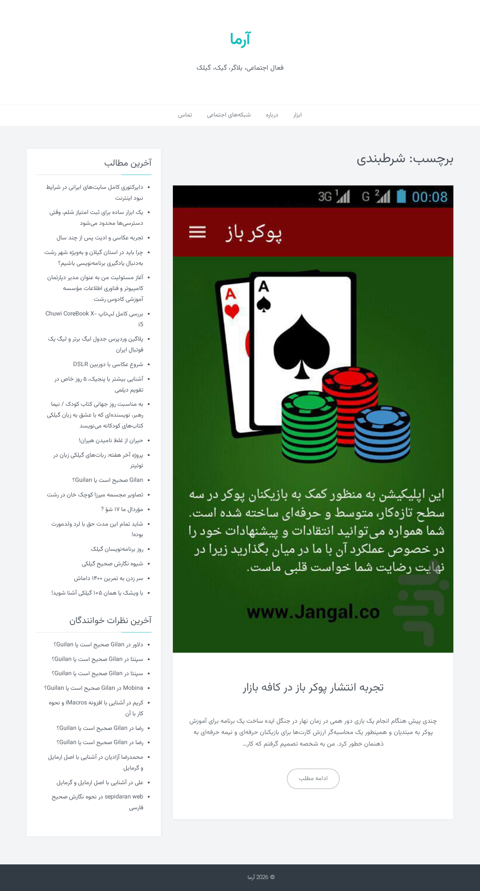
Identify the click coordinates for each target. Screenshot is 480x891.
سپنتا (136, 659)
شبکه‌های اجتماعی (229, 115)
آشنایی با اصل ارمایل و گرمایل (92, 783)
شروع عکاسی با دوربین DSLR (108, 364)
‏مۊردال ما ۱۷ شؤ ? (122, 509)
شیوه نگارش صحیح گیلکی (112, 564)
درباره (272, 115)
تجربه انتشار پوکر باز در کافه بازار (313, 688)
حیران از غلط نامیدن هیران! (111, 441)
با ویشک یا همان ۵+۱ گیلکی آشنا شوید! (97, 593)
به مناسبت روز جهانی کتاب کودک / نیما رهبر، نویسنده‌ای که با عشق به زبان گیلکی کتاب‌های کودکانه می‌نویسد (95, 415)
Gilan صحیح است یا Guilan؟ (107, 480)
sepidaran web (124, 797)
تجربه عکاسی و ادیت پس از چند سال (100, 238)
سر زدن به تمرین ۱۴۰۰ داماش (108, 578)
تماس (185, 115)
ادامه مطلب (313, 778)
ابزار (297, 115)
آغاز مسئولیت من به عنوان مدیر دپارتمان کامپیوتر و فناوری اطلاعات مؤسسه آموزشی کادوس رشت (95, 288)
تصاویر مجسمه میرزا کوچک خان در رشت (95, 495)
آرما (240, 40)
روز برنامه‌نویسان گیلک (117, 549)
